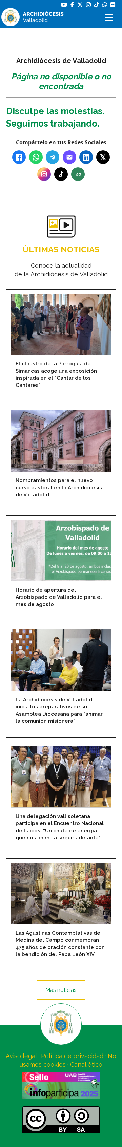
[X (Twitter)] (103, 157)
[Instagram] (44, 174)
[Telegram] (52, 157)
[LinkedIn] (86, 157)
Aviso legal (21, 1056)
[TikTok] (61, 174)
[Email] (69, 157)
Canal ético (86, 1064)
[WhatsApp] (36, 157)
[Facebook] (19, 157)
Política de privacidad (72, 1056)
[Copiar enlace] (78, 174)
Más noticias (61, 990)
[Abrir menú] (110, 17)
